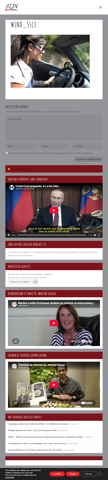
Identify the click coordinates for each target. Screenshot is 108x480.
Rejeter (73, 474)
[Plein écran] (99, 235)
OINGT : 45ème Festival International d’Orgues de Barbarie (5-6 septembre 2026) (45, 437)
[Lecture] (9, 235)
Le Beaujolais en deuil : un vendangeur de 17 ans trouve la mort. (37, 443)
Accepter (57, 474)
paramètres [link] (9, 477)
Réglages (88, 474)
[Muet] (95, 235)
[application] (54, 210)
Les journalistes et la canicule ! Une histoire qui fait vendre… (36, 450)
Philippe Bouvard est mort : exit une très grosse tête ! (33, 430)
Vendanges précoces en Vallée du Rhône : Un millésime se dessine (38, 424)
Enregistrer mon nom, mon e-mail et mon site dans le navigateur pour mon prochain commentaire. (51, 153)
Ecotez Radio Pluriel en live (21, 169)
